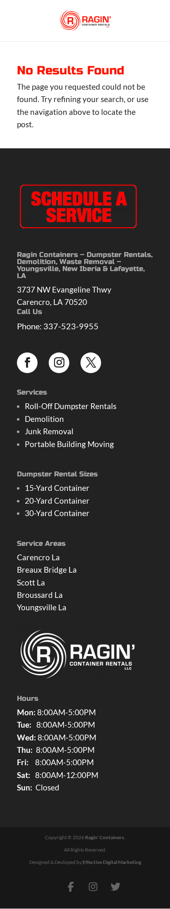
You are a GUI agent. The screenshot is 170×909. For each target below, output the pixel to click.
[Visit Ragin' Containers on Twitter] (115, 886)
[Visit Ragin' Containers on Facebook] (71, 886)
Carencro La (38, 557)
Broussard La (40, 595)
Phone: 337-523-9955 (58, 326)
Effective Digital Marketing (112, 862)
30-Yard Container (57, 513)
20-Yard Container (57, 500)
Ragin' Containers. (105, 837)
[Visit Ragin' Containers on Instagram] (93, 886)
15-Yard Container (57, 488)
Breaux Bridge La (47, 569)
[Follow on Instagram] (59, 362)
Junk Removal (49, 431)
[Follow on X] (90, 362)
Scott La (31, 582)
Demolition (44, 419)
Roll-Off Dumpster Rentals (70, 406)
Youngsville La (41, 607)
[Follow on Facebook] (27, 362)
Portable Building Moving (69, 444)
